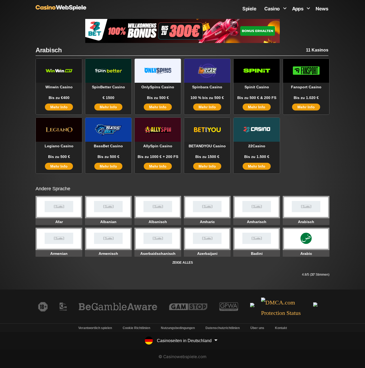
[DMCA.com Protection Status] (284, 308)
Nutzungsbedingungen (178, 328)
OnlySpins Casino (157, 87)
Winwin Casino (59, 87)
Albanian (108, 222)
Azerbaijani (207, 253)
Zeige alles (182, 262)
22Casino (256, 146)
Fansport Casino (306, 87)
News (322, 8)
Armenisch (108, 253)
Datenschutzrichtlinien (222, 328)
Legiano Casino (59, 146)
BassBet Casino (108, 146)
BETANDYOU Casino (207, 146)
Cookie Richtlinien (136, 328)
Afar (59, 222)
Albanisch (158, 222)
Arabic (306, 253)
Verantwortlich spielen (95, 328)
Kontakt (281, 328)
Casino (272, 8)
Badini (257, 253)
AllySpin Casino (157, 146)
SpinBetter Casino (108, 87)
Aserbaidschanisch (158, 253)
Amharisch (256, 222)
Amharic (207, 222)
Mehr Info (59, 107)
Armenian (59, 253)
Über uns (257, 328)
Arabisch (306, 222)
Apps (298, 8)
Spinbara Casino (207, 87)
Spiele (249, 8)
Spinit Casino (256, 87)
